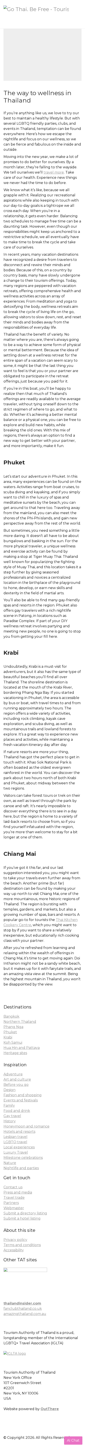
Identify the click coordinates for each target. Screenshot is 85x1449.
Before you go (16, 1085)
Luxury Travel (15, 1152)
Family (9, 1105)
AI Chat (73, 1440)
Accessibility (13, 1250)
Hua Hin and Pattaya (21, 1048)
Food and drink (16, 1111)
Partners (11, 1203)
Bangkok (11, 1016)
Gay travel (12, 1116)
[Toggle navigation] (78, 19)
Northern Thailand (19, 1022)
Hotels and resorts (19, 1131)
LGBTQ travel (15, 1142)
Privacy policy (15, 1240)
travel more (54, 172)
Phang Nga (13, 1027)
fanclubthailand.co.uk (22, 1309)
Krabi (7, 1037)
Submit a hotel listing (22, 1218)
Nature (9, 1163)
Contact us (12, 1187)
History (9, 1121)
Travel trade (14, 1198)
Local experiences (19, 1147)
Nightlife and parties (21, 1168)
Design (9, 1090)
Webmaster (13, 1208)
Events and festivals (20, 1100)
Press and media (17, 1192)
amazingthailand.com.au (24, 1314)
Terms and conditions (22, 1245)
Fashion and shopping (22, 1095)
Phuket (10, 1032)
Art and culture (17, 1079)
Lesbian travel (15, 1137)
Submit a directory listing (25, 1213)
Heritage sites (15, 1053)
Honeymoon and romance (26, 1126)
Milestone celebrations (23, 1158)
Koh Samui (12, 1042)
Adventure (13, 1074)
